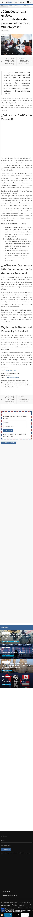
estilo (10, 641)
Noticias (16, 6)
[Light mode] (28, 2)
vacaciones (16, 641)
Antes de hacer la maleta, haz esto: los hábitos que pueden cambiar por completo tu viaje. (16, 636)
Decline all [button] (16, 915)
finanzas (8, 655)
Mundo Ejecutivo (11, 370)
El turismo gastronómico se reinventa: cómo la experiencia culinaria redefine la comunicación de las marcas (16, 665)
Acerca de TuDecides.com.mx (10, 895)
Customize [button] (25, 915)
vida (7, 641)
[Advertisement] (16, 139)
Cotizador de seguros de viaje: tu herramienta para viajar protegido (13, 651)
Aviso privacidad (6, 891)
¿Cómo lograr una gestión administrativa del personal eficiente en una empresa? (15, 19)
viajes (3, 641)
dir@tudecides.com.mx (13, 377)
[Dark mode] (31, 2)
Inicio (10, 6)
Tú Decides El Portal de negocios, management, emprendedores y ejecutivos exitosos (16, 904)
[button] (28, 632)
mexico (3, 684)
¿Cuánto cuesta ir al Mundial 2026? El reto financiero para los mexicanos (16, 680)
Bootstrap (3, 908)
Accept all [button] (8, 915)
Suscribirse (8, 430)
